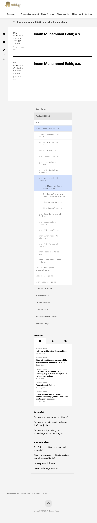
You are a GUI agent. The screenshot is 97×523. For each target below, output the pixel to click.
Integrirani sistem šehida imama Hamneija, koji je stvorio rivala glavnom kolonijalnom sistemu (51, 374)
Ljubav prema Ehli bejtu (44, 463)
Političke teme (41, 348)
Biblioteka (36, 494)
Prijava (44, 494)
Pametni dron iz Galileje (45, 385)
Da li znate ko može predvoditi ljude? (51, 417)
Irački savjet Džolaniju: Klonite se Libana (51, 351)
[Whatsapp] (4, 58)
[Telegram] (4, 50)
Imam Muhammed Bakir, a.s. (57, 34)
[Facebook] (4, 33)
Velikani (88, 14)
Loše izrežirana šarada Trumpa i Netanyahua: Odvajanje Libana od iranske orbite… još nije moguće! (52, 396)
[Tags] (65, 341)
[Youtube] (4, 42)
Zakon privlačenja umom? (46, 468)
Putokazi (11, 14)
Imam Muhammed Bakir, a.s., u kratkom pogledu (18, 38)
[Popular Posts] (52, 341)
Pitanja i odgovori (12, 494)
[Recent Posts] (40, 341)
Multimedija (25, 494)
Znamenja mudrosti (30, 14)
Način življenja (47, 14)
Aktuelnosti (77, 14)
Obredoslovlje (63, 14)
